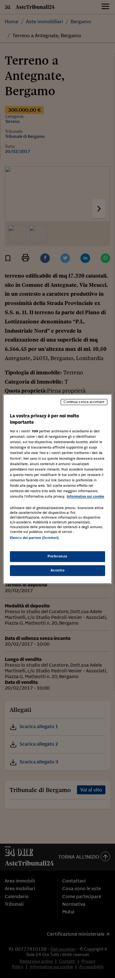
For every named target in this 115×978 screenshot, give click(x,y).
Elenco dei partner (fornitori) (34, 538)
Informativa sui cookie (85, 496)
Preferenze (57, 556)
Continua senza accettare (84, 402)
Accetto (57, 570)
